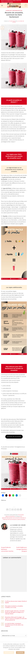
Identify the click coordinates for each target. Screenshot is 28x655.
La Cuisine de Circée (18, 22)
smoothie (22, 519)
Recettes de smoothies (14, 436)
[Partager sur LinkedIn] (20, 509)
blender (7, 517)
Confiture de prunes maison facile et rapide (16, 602)
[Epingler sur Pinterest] (18, 509)
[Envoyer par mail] (15, 509)
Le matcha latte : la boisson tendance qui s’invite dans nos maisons (14, 625)
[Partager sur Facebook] (10, 509)
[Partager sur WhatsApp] (7, 509)
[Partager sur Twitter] (12, 509)
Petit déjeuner (13, 10)
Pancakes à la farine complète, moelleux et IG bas (14, 606)
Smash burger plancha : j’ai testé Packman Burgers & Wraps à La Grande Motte (14, 612)
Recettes (20, 10)
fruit (20, 517)
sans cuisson (17, 519)
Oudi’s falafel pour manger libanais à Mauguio (21, 549)
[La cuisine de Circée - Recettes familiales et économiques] (14, 5)
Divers (7, 10)
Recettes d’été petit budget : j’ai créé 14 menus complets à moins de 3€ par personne (16, 618)
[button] (2, 5)
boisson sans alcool (13, 517)
